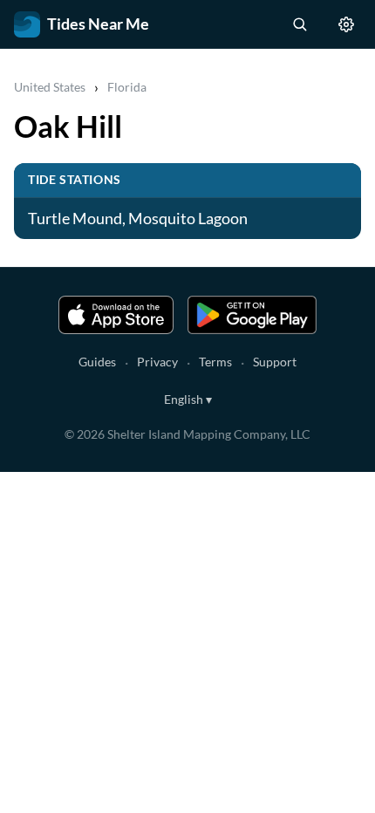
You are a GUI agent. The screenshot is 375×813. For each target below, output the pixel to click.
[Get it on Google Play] (252, 315)
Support (275, 361)
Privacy (157, 361)
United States (49, 86)
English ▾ (188, 399)
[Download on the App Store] (116, 315)
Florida (127, 86)
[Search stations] (299, 24)
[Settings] (346, 24)
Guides (97, 361)
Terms (215, 361)
